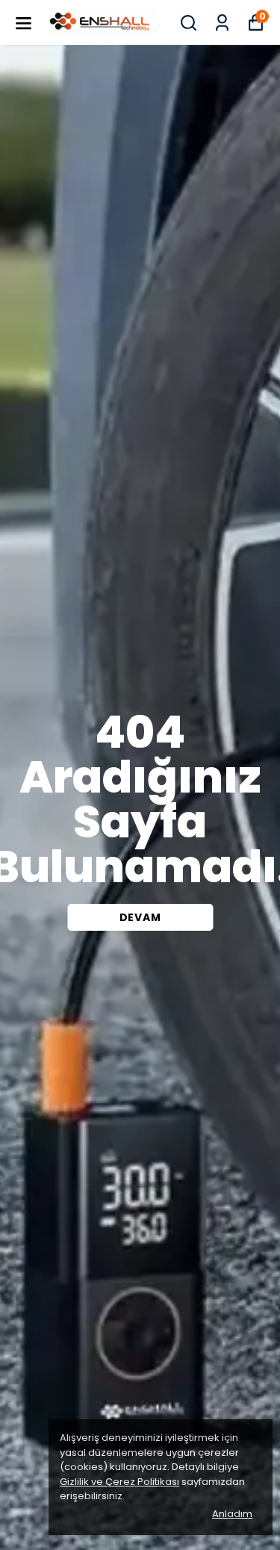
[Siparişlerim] (222, 22)
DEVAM (140, 917)
